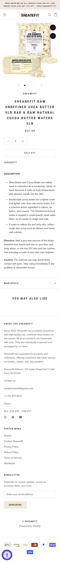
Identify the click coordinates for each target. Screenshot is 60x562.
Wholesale (11, 283)
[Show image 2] (28, 85)
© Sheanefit (30, 521)
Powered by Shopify (30, 526)
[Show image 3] (31, 85)
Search (8, 435)
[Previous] (18, 85)
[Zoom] (53, 28)
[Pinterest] (13, 417)
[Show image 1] (25, 85)
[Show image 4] (35, 85)
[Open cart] (55, 14)
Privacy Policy (11, 446)
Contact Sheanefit (13, 441)
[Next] (41, 85)
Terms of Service (13, 457)
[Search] (49, 14)
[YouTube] (20, 417)
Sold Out (30, 153)
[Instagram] (5, 417)
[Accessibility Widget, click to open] (7, 555)
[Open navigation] (4, 14)
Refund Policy (11, 452)
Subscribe (15, 505)
